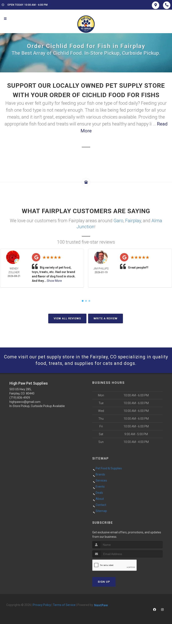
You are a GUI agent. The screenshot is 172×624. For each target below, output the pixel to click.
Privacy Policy (42, 605)
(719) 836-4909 (19, 397)
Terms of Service (64, 605)
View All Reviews (67, 318)
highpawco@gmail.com (24, 401)
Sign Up (104, 581)
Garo (118, 220)
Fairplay (133, 220)
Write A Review (105, 318)
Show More (54, 280)
